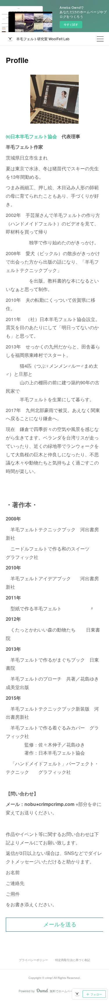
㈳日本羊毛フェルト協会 (31, 136)
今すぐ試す (71, 24)
